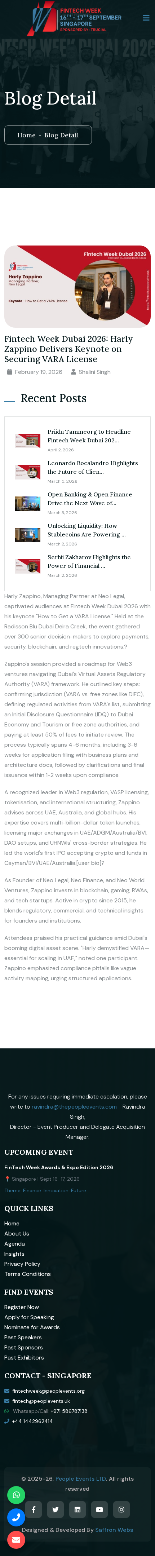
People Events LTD (81, 1478)
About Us (16, 1233)
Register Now (21, 1307)
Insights (14, 1253)
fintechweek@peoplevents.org (48, 1391)
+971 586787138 (69, 1411)
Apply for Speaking (29, 1317)
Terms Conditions (27, 1274)
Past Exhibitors (24, 1357)
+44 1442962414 (32, 1421)
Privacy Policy (22, 1264)
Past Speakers (23, 1337)
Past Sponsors (23, 1347)
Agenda (14, 1243)
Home (26, 135)
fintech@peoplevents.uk (41, 1401)
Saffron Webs (114, 1530)
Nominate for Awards (32, 1327)
